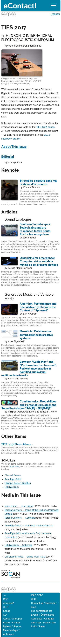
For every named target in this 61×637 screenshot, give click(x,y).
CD (5, 614)
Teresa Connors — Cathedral (20, 517)
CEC (5, 599)
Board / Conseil (11, 622)
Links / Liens (38, 626)
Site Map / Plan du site (43, 622)
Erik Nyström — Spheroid (18, 545)
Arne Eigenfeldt (13, 479)
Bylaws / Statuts (12, 626)
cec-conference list (41, 611)
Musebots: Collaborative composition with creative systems (36, 335)
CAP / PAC (37, 595)
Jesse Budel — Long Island (19, 506)
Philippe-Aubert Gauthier (18, 483)
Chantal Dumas (13, 475)
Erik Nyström (12, 487)
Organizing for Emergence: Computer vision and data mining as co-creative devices (39, 261)
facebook (8, 589)
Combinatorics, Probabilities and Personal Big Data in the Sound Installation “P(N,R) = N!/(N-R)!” (28, 405)
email (3, 589)
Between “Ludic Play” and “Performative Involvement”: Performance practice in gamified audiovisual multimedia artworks (29, 368)
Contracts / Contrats (42, 618)
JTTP (5, 607)
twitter (13, 589)
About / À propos (12, 618)
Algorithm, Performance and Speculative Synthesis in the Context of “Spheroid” (38, 307)
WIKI (33, 599)
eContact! (8, 603)
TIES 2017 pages (45, 127)
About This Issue (14, 146)
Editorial (7, 156)
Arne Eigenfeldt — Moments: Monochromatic (29, 525)
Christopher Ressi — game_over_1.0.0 (25, 556)
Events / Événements (42, 614)
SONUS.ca (14, 467)
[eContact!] (30, 5)
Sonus (6, 611)
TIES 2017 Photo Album (16, 444)
